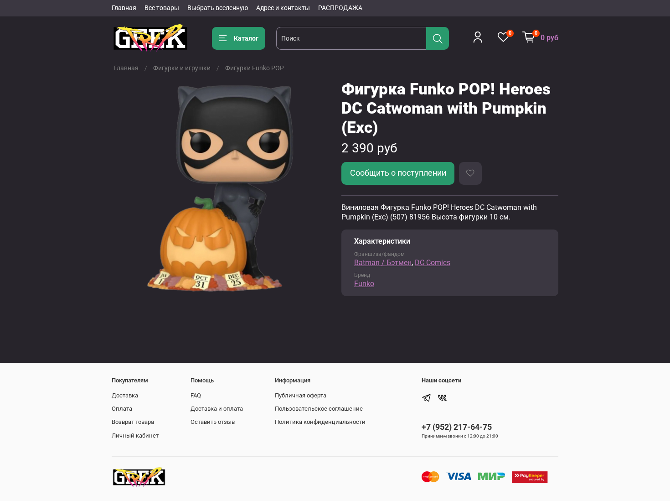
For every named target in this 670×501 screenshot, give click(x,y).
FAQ (196, 395)
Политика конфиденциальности (320, 421)
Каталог (246, 38)
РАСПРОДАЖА (340, 7)
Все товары (161, 7)
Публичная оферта (300, 395)
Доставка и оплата (217, 408)
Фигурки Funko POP (254, 68)
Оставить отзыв (213, 421)
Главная (124, 7)
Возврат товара (133, 421)
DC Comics (432, 262)
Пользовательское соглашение (319, 408)
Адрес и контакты (283, 7)
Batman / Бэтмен (383, 262)
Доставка (125, 395)
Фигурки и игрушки (182, 68)
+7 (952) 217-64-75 (457, 427)
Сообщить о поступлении (398, 172)
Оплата (122, 408)
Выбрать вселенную (217, 7)
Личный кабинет (135, 435)
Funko (364, 283)
